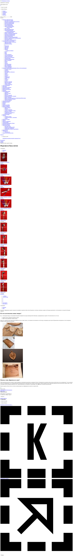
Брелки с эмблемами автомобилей (11, 33)
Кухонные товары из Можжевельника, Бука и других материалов (14, 68)
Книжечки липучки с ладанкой (10, 96)
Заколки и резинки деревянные (10, 41)
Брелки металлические (7, 89)
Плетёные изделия (6, 114)
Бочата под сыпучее (8, 81)
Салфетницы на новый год (10, 112)
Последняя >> (5, 303)
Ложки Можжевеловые (9, 30)
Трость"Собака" (3, 280)
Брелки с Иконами (8, 97)
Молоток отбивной (8, 82)
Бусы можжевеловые (8, 24)
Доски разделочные (6, 85)
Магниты (6, 48)
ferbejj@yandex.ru (3, 398)
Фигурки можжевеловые (9, 29)
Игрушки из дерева (6, 104)
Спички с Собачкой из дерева (10, 110)
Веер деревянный (8, 65)
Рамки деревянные (8, 66)
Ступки (6, 80)
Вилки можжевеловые (11, 31)
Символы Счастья (8, 116)
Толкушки (6, 74)
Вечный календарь (8, 113)
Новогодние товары (6, 125)
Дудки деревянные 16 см (4, 174)
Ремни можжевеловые (9, 36)
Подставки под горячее (9, 20)
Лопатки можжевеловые (9, 32)
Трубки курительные (8, 56)
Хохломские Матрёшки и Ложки (9, 123)
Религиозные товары (6, 91)
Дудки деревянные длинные (5, 208)
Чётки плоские (9, 27)
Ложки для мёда (8, 83)
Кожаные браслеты (6, 101)
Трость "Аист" (3, 292)
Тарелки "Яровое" (10, 50)
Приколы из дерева (6, 119)
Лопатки (6, 72)
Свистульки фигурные (9, 55)
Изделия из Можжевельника (8, 19)
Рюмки (6, 78)
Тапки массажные (8, 64)
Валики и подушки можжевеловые (11, 37)
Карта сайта (2, 390)
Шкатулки (6, 47)
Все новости (2, 140)
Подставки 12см (8, 126)
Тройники (6, 92)
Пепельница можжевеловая (10, 35)
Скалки (6, 75)
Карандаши (7, 45)
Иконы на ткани (8, 93)
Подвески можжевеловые (9, 22)
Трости (6, 62)
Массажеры (5, 86)
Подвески (4, 90)
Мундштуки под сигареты (9, 57)
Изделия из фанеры (6, 106)
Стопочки (6, 79)
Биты (6, 52)
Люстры (4, 120)
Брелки (6, 51)
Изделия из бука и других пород (8, 40)
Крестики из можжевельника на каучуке (12, 21)
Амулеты (4, 115)
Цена (3, 151)
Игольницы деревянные (4, 162)
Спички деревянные (8, 109)
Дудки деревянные (8, 54)
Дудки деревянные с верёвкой (5, 196)
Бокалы (6, 61)
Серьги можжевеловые (9, 25)
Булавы (4, 103)
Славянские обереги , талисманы (11, 117)
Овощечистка (7, 76)
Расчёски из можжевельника (10, 34)
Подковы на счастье (8, 43)
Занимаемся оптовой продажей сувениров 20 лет (11, 138)
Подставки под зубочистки (10, 71)
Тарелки (6, 49)
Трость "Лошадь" (3, 232)
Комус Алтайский (8, 60)
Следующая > (5, 302)
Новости (2, 134)
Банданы (4, 102)
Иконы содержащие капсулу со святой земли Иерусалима (15, 98)
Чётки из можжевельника (9, 26)
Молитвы (6, 94)
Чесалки (6, 63)
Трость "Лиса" (3, 256)
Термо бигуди (7, 131)
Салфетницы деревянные (9, 128)
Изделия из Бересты (6, 124)
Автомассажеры (8, 58)
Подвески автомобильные (9, 59)
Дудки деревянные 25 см (4, 185)
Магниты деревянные (7, 121)
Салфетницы (7, 77)
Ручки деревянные (8, 67)
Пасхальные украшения (7, 87)
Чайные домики (8, 107)
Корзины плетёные (6, 88)
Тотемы (6, 118)
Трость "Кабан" (3, 220)
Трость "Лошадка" (3, 244)
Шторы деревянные (6, 105)
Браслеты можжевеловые (9, 23)
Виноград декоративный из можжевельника (13, 38)
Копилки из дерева (8, 111)
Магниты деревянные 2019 (10, 127)
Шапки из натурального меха (8, 132)
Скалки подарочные (8, 84)
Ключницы (7, 46)
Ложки (6, 73)
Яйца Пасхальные (8, 42)
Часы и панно (7, 28)
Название (4, 150)
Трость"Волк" (3, 268)
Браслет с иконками (8, 95)
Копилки (6, 108)
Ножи (6, 53)
